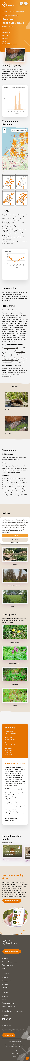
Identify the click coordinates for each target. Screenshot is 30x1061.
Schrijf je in (9, 1035)
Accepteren (15, 535)
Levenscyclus (6, 35)
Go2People (22, 1045)
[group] (12, 859)
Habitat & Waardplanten (9, 44)
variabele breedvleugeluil (10, 360)
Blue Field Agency (19, 1046)
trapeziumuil (8, 362)
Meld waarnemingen (11, 951)
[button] (4, 129)
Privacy (15, 1050)
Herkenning (5, 38)
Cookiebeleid (14, 542)
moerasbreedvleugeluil (11, 348)
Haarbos (4, 368)
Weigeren (15, 539)
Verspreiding (6, 32)
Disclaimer (15, 1053)
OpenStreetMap (22, 127)
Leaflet (18, 127)
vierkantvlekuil (20, 352)
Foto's (4, 41)
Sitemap (15, 1056)
